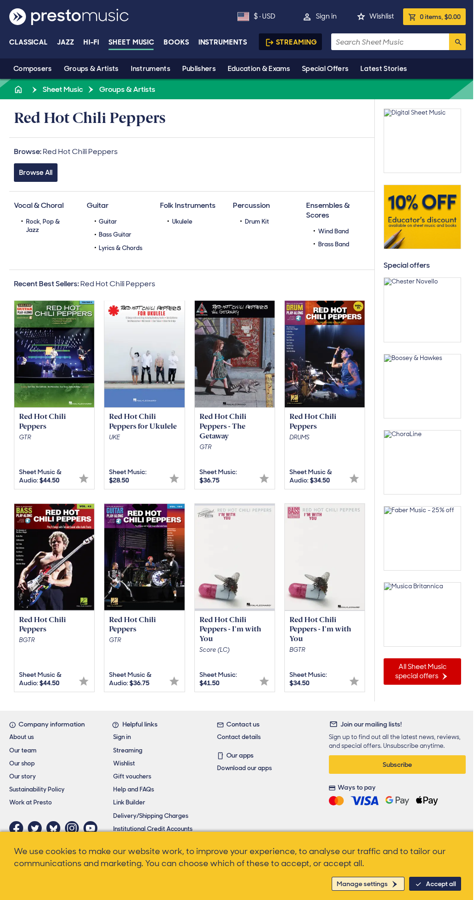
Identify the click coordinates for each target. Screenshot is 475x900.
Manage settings (362, 884)
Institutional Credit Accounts (153, 829)
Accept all (441, 884)
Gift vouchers (132, 776)
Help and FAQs (133, 789)
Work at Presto (30, 802)
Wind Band (333, 231)
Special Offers (325, 68)
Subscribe (397, 764)
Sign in (326, 16)
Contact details (239, 737)
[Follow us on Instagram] (74, 828)
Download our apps (244, 768)
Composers (32, 68)
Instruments (150, 68)
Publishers (199, 68)
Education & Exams (259, 68)
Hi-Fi (91, 42)
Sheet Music (131, 42)
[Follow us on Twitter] (37, 828)
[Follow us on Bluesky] (55, 828)
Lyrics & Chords (120, 248)
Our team (23, 750)
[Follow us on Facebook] (18, 828)
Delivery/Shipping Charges (150, 816)
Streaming (296, 42)
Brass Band (333, 244)
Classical (28, 42)
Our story (22, 776)
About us (21, 737)
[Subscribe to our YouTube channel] (92, 828)
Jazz (65, 42)
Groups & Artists (91, 68)
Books (176, 42)
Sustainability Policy (36, 789)
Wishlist (381, 16)
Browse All (35, 172)
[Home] (19, 89)
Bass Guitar (115, 234)
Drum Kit (257, 221)
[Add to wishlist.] (84, 478)
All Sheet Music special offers (421, 671)
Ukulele (182, 221)
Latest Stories (383, 68)
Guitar (108, 221)
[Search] (457, 41)
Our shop (22, 763)
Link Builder (129, 802)
